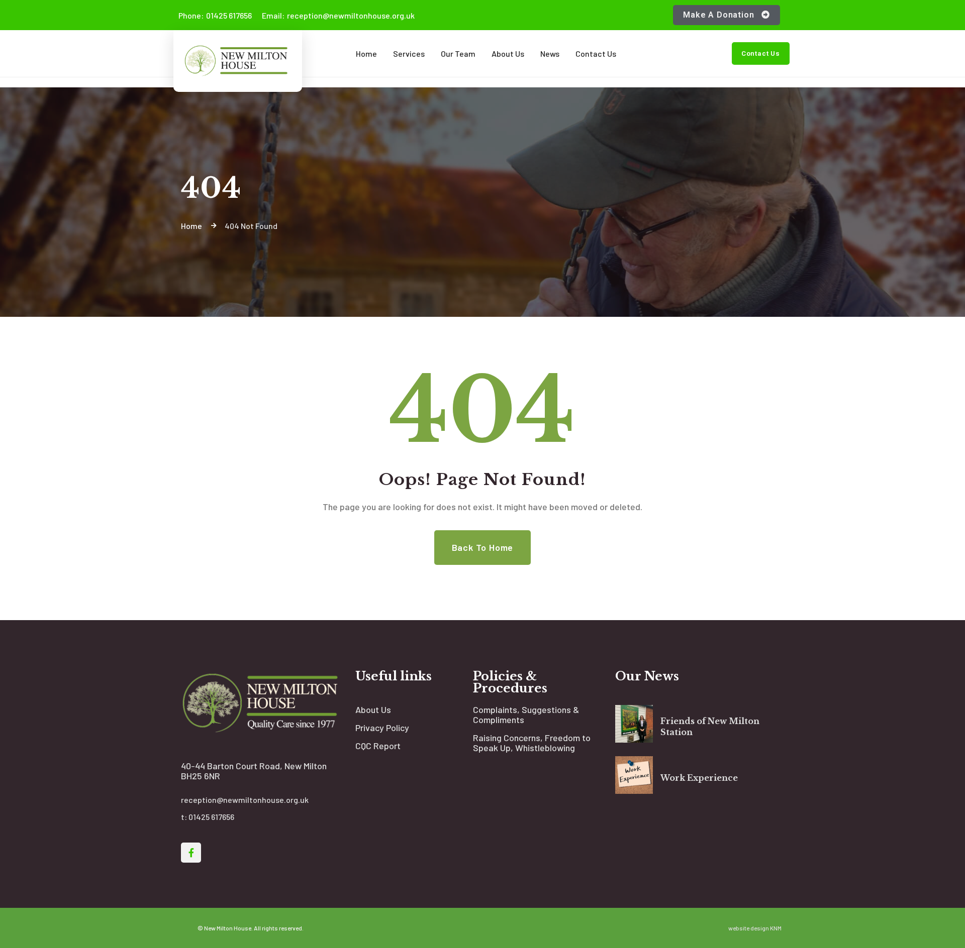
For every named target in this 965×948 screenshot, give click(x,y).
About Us (373, 709)
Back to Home (483, 547)
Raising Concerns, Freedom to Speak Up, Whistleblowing (532, 743)
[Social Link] (191, 853)
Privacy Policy (382, 728)
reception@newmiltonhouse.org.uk (338, 15)
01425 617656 (215, 15)
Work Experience (699, 778)
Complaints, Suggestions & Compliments (526, 714)
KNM (776, 927)
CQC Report (378, 746)
